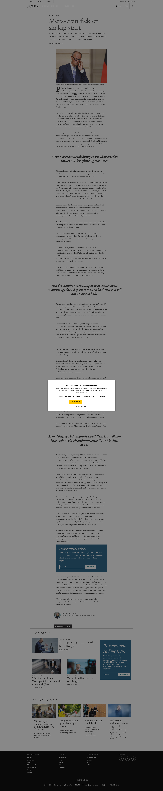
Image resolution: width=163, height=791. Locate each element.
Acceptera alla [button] (75, 401)
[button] (81, 406)
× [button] (113, 382)
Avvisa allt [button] (88, 402)
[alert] (81, 395)
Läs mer (85, 392)
